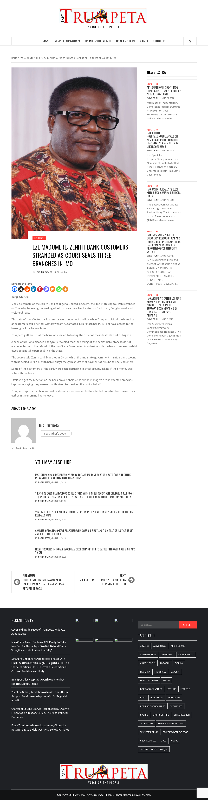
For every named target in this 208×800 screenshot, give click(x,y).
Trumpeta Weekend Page (98, 41)
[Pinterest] (40, 289)
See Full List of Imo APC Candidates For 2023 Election (102, 579)
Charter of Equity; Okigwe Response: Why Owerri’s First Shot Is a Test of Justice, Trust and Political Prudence (84, 532)
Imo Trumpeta (44, 271)
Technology (146, 723)
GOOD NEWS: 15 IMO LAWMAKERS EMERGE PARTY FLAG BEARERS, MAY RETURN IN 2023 (43, 582)
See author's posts (55, 433)
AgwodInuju (159, 645)
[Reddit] (27, 289)
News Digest (156, 697)
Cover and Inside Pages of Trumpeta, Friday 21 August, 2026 (38, 632)
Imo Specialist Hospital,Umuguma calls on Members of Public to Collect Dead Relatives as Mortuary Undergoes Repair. (163, 140)
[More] (65, 289)
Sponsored (176, 706)
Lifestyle (185, 689)
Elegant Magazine (125, 794)
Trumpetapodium (125, 41)
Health (166, 680)
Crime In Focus (186, 654)
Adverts (144, 645)
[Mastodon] (46, 289)
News (45, 41)
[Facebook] (14, 289)
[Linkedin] (33, 289)
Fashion (179, 663)
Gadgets (175, 671)
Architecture (178, 645)
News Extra (152, 84)
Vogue (174, 740)
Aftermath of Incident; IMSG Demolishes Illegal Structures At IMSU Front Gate (164, 91)
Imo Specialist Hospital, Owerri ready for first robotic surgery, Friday (37, 682)
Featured (145, 671)
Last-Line (171, 689)
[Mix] (52, 289)
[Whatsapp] (59, 289)
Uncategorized (148, 740)
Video (164, 740)
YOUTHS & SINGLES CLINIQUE (154, 749)
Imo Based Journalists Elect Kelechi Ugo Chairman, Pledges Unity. (164, 192)
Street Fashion (182, 714)
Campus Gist (167, 654)
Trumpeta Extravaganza (66, 41)
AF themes (144, 794)
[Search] (190, 41)
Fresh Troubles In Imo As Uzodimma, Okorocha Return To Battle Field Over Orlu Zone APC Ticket (85, 551)
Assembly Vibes (148, 654)
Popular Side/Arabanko (152, 706)
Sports (144, 41)
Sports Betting (161, 714)
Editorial (165, 663)
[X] (21, 289)
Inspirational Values (151, 689)
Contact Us (159, 41)
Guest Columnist (149, 680)
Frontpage (39, 237)
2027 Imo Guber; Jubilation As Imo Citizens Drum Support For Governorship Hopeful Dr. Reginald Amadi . (84, 513)
